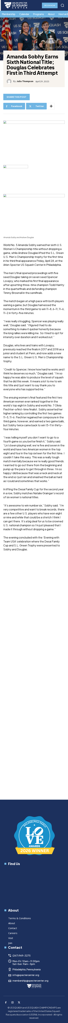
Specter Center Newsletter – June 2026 (39, 671)
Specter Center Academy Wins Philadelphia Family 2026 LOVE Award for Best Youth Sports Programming (36, 727)
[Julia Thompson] (10, 81)
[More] (51, 106)
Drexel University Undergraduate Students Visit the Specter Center (39, 782)
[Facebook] (5, 1002)
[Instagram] (12, 1002)
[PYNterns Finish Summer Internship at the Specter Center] (40, 594)
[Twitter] (19, 1002)
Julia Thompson (25, 81)
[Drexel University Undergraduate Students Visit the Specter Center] (40, 758)
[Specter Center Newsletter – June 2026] (40, 647)
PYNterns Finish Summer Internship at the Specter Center (39, 619)
